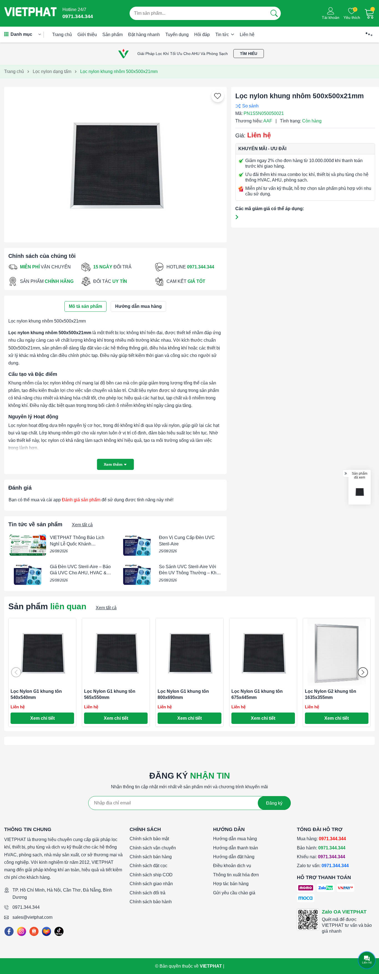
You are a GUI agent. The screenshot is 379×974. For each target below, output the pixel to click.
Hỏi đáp (202, 34)
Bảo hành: (321, 847)
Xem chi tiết (42, 718)
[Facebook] (9, 931)
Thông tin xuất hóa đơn (236, 874)
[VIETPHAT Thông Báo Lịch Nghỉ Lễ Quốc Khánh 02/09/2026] (27, 545)
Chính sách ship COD (151, 874)
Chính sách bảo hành (151, 901)
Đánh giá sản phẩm (81, 499)
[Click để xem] (115, 162)
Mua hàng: (321, 838)
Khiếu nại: (321, 856)
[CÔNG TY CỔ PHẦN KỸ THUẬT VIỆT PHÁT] (30, 13)
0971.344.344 (26, 907)
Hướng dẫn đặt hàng (233, 856)
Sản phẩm (112, 34)
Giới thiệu (87, 34)
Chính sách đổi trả (147, 892)
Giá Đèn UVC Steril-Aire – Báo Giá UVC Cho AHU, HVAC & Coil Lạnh (80, 573)
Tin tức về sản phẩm (35, 524)
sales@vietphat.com (32, 917)
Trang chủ (62, 34)
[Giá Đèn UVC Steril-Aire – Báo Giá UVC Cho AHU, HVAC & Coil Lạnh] (27, 574)
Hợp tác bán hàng (231, 883)
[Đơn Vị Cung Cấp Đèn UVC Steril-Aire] (136, 545)
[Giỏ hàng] (369, 13)
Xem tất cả (82, 524)
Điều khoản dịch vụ (232, 865)
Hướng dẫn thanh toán (235, 847)
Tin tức (222, 34)
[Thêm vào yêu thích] (217, 96)
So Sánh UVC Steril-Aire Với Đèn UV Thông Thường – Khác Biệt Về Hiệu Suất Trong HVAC (190, 573)
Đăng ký (274, 803)
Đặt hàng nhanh (144, 34)
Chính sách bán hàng (151, 856)
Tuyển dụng (177, 34)
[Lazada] (46, 931)
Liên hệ (247, 34)
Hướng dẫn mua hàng (235, 838)
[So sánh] (303, 106)
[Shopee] (34, 931)
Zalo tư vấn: (323, 865)
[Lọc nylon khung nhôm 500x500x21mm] (359, 491)
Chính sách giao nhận (151, 883)
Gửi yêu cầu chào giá (234, 892)
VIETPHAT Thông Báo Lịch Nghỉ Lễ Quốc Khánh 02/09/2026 (77, 543)
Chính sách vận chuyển (153, 847)
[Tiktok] (59, 931)
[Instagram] (21, 931)
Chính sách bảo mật (149, 838)
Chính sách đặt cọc (148, 865)
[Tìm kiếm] (274, 13)
